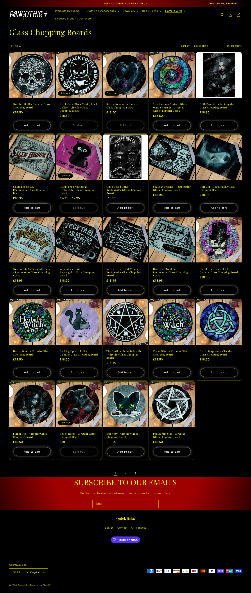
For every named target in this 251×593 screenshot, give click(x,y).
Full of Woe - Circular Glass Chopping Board (30, 435)
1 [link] (115, 473)
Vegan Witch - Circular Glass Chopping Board (171, 353)
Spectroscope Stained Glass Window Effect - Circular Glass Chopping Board (170, 107)
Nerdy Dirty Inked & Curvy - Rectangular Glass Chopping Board (124, 272)
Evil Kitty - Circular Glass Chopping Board (122, 435)
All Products (138, 527)
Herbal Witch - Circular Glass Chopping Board (31, 353)
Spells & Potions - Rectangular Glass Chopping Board (172, 188)
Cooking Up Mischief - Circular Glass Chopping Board (79, 353)
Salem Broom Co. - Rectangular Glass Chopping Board (30, 190)
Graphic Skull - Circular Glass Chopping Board (31, 106)
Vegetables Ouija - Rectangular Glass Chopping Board (77, 272)
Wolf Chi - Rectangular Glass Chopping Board (217, 188)
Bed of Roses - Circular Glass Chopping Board (78, 435)
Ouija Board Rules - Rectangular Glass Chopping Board (123, 190)
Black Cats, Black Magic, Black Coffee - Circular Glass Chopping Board (79, 107)
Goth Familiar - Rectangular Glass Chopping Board (217, 106)
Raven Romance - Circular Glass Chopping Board (122, 106)
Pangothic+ (24, 585)
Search (109, 527)
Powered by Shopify (40, 585)
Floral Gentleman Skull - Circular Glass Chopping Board (219, 270)
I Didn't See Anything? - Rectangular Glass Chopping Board (77, 190)
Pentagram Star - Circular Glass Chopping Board (169, 435)
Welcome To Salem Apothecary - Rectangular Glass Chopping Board (31, 272)
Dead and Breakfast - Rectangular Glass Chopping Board (170, 272)
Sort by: (185, 45)
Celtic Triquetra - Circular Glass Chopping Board (216, 353)
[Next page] (135, 473)
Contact (122, 527)
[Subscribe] (154, 504)
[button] (69, 11)
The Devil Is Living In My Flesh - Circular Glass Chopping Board (125, 354)
